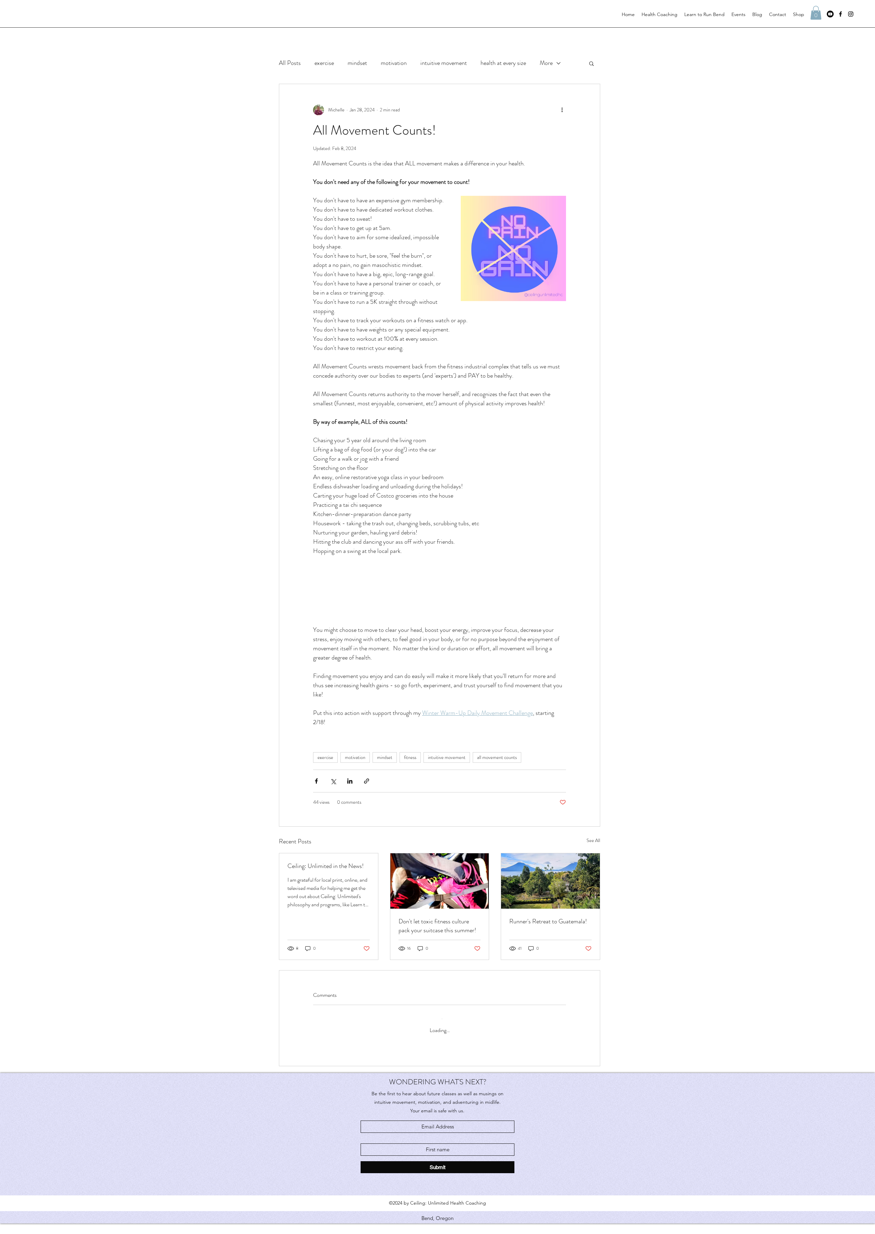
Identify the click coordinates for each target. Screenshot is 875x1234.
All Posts (290, 62)
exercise (324, 62)
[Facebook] (840, 14)
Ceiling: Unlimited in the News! (325, 882)
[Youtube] (830, 14)
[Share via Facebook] (316, 797)
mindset (357, 62)
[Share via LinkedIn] (350, 797)
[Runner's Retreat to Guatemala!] (550, 897)
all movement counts (497, 773)
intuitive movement (443, 62)
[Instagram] (850, 14)
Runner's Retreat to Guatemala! (548, 937)
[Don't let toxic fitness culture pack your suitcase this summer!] (439, 897)
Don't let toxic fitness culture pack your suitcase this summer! (437, 942)
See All (593, 856)
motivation (394, 62)
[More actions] (562, 110)
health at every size (503, 62)
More (546, 62)
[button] (816, 13)
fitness (410, 773)
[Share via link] (366, 797)
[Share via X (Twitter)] (333, 797)
